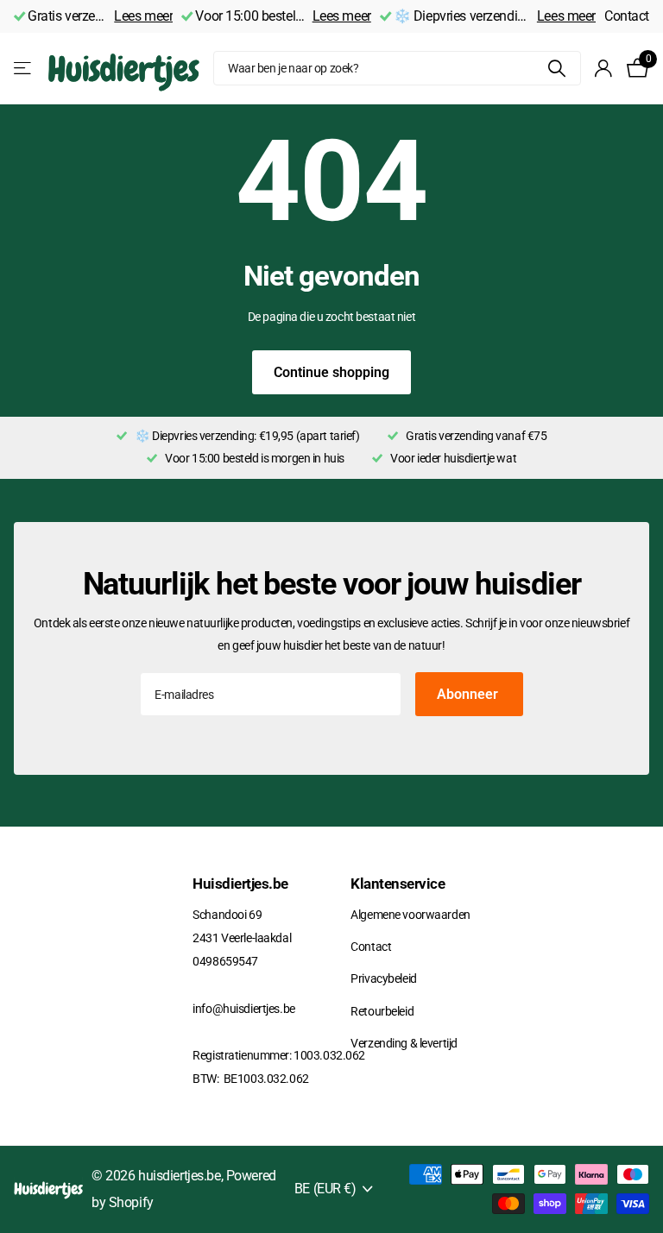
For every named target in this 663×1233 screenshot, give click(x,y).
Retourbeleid (382, 1011)
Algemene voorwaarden (410, 915)
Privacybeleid (383, 978)
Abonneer (469, 694)
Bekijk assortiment (24, 68)
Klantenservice (397, 883)
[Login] (604, 68)
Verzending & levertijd (404, 1043)
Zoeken (557, 68)
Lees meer (143, 16)
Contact (626, 16)
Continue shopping (331, 372)
